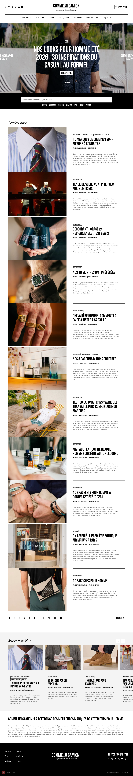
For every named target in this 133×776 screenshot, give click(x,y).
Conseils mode (123, 50)
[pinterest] (12, 7)
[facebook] (6, 7)
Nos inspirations (63, 17)
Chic (116, 50)
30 (55, 618)
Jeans (75, 105)
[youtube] (19, 7)
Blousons (69, 105)
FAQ (6, 756)
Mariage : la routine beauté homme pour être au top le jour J (95, 451)
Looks (66, 41)
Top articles (107, 17)
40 (61, 618)
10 (43, 618)
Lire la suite (11, 64)
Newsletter (122, 7)
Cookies (125, 773)
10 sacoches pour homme (90, 580)
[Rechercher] (109, 99)
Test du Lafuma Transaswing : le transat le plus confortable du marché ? (95, 406)
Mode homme (26, 17)
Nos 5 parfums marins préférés (94, 359)
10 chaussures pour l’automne (95, 682)
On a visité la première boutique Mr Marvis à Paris (95, 538)
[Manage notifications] (3, 772)
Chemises (61, 105)
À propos (8, 751)
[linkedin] (22, 7)
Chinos (82, 105)
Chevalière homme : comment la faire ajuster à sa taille (94, 318)
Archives (8, 761)
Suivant (119, 618)
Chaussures (52, 105)
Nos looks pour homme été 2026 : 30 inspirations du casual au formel (66, 57)
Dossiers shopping (13, 50)
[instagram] (9, 7)
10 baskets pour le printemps (57, 682)
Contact (18, 751)
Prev (118, 641)
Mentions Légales (113, 773)
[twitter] (16, 7)
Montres (88, 105)
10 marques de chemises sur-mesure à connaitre (93, 141)
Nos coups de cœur (92, 17)
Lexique (18, 761)
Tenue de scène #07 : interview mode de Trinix (94, 186)
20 (49, 618)
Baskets (44, 105)
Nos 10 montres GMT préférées (94, 272)
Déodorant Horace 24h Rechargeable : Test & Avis (91, 231)
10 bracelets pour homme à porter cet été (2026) (92, 494)
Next (123, 641)
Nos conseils (40, 17)
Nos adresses (78, 17)
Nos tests (51, 17)
